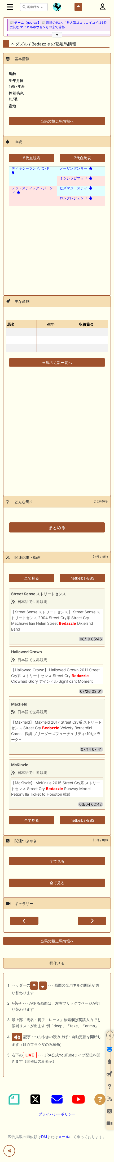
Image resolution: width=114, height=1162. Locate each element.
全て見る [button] (31, 578)
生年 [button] (51, 324)
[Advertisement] (57, 247)
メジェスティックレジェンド (32, 190)
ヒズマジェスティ (73, 188)
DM (44, 1136)
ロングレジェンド (73, 198)
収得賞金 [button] (86, 324)
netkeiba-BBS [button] (82, 578)
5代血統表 (31, 158)
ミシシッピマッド (73, 178)
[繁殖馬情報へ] (90, 168)
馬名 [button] (11, 324)
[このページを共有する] (9, 1151)
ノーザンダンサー (73, 168)
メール (63, 1136)
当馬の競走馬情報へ (57, 121)
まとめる (57, 527)
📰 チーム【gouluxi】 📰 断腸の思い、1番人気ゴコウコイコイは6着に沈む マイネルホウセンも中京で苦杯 (58, 25)
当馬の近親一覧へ (57, 362)
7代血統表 (82, 158)
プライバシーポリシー (57, 1114)
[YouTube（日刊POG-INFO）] (78, 1099)
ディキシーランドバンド (31, 168)
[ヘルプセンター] (100, 1099)
